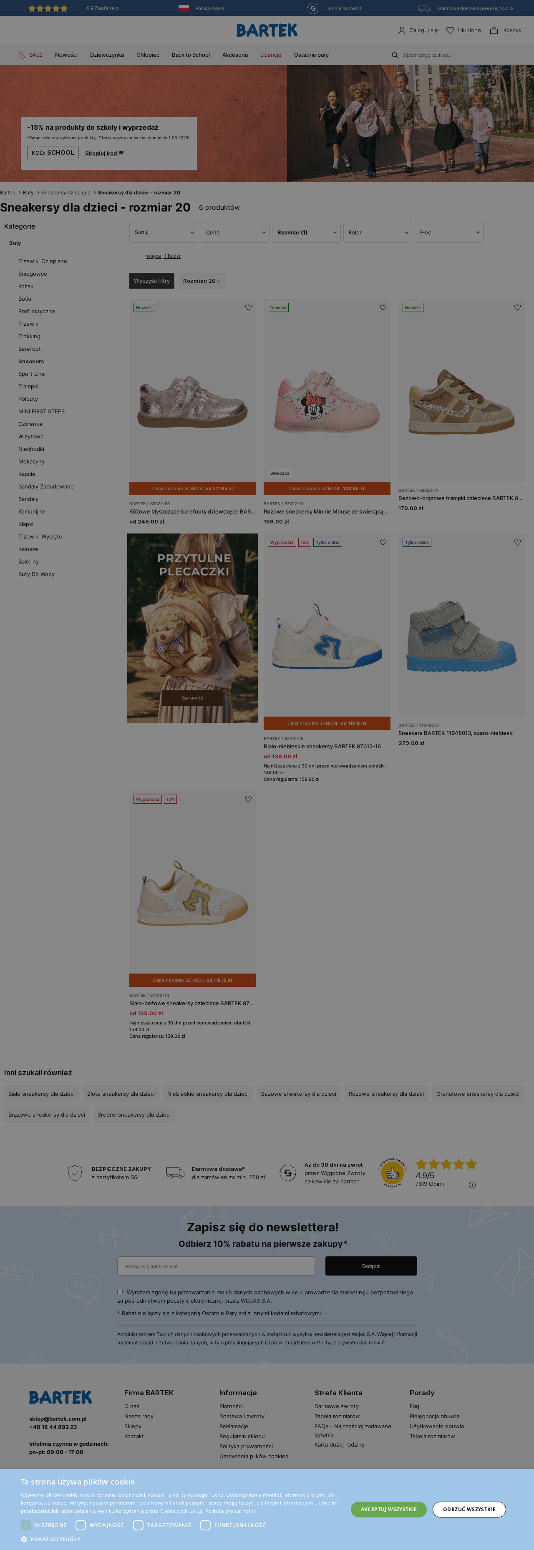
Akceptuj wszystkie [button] (389, 1509)
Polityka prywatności (230, 1511)
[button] (179, 1539)
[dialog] (267, 775)
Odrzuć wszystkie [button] (469, 1509)
